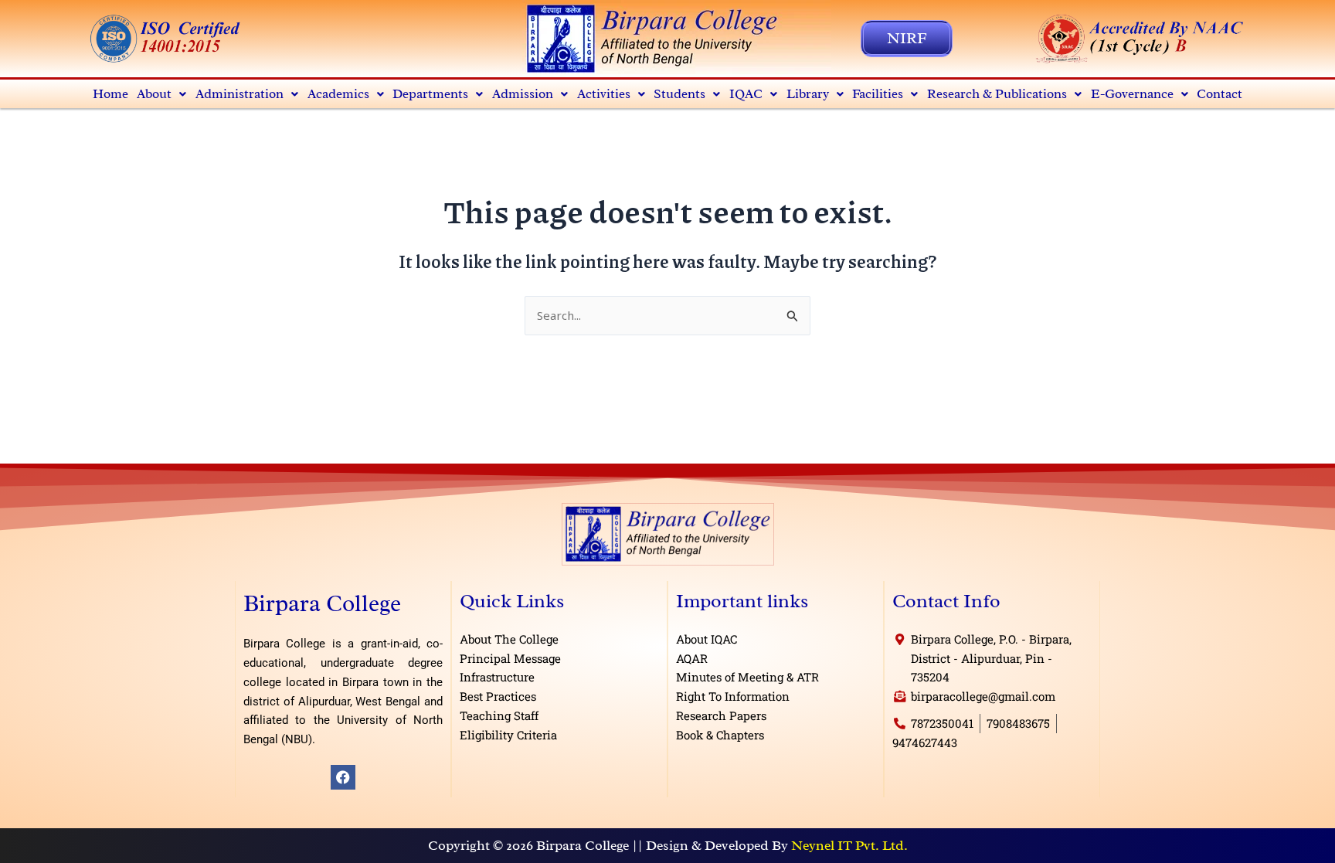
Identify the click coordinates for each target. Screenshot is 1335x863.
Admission (522, 94)
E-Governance (1132, 94)
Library (807, 94)
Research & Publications (997, 94)
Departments (430, 94)
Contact (1219, 94)
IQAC (746, 94)
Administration (239, 94)
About (154, 94)
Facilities (877, 94)
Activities (603, 94)
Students (679, 94)
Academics (338, 94)
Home (110, 94)
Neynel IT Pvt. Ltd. (849, 845)
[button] (162, 94)
